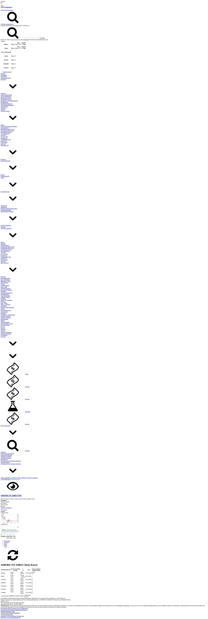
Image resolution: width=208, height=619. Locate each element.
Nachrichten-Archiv (10, 611)
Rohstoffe (3, 329)
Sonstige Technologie (6, 332)
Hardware (3, 301)
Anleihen (27, 386)
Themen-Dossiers (5, 111)
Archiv (2, 177)
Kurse (5, 544)
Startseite (3, 73)
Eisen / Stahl (4, 287)
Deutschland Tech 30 (6, 132)
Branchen (3, 159)
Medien (3, 175)
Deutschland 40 (5, 128)
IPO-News (3, 108)
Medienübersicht (5, 176)
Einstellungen (4, 459)
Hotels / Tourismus (5, 304)
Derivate (27, 399)
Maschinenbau (4, 319)
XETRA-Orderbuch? (6, 228)
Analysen (6, 542)
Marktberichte (4, 102)
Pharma (3, 328)
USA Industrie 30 (5, 133)
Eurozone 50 (4, 138)
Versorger (3, 336)
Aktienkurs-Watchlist (6, 456)
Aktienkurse (4, 205)
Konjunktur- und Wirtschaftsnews (9, 100)
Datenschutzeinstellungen (7, 613)
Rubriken (3, 93)
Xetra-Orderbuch (13, 608)
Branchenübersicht (5, 161)
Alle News (3, 79)
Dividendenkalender (6, 210)
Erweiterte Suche (7, 72)
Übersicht (3, 227)
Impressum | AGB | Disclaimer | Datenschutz (12, 616)
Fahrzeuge (3, 291)
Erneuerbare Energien (6, 290)
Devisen (27, 424)
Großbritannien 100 (6, 139)
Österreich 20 (4, 142)
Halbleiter (3, 298)
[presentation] (5, 547)
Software (3, 331)
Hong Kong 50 (4, 145)
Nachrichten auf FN (6, 78)
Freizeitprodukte (5, 294)
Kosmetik (3, 313)
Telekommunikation (6, 334)
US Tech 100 (4, 136)
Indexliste (3, 244)
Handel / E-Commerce (6, 300)
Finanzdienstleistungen (6, 293)
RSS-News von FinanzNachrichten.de (10, 617)
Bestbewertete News (6, 98)
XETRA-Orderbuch (6, 225)
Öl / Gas (3, 326)
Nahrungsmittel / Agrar (6, 323)
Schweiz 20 (4, 141)
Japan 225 (3, 144)
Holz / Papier (4, 303)
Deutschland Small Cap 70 (7, 129)
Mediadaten (17, 613)
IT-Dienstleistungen (6, 310)
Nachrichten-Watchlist (6, 455)
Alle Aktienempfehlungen (7, 105)
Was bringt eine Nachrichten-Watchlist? (11, 461)
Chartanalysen (4, 106)
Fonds (26, 374)
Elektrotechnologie (5, 288)
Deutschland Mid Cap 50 (7, 131)
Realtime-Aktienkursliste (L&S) (9, 208)
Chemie (3, 284)
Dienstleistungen (5, 285)
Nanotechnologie (5, 322)
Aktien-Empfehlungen (16, 610)
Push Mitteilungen (5, 479)
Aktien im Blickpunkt (6, 95)
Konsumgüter (4, 312)
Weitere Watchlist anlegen (7, 453)
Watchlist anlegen (5, 462)
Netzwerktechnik (5, 325)
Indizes (2, 125)
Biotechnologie (4, 282)
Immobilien (3, 306)
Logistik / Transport (6, 316)
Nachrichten (4, 75)
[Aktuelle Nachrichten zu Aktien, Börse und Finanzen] (7, 10)
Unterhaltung (4, 335)
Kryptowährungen (5, 425)
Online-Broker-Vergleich (7, 211)
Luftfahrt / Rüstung (5, 317)
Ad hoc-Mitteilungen (6, 7)
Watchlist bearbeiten (6, 458)
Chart (5, 545)
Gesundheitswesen (5, 296)
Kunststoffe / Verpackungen (8, 315)
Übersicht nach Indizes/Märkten (9, 126)
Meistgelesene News (6, 99)
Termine (3, 109)
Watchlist (27, 450)
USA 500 (3, 135)
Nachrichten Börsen (6, 610)
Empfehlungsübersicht (6, 103)
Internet (3, 309)
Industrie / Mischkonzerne (7, 307)
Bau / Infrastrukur (5, 279)
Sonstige (3, 511)
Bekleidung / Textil (5, 281)
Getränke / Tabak (5, 297)
